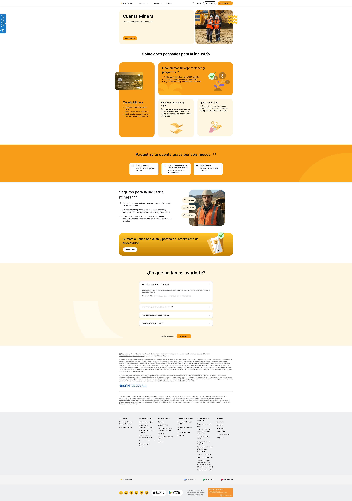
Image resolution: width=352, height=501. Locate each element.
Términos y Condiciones (195, 494)
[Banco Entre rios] (227, 480)
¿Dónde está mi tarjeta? (146, 422)
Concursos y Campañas (204, 470)
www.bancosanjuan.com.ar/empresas (130, 400)
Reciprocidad (182, 435)
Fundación (220, 425)
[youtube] (141, 493)
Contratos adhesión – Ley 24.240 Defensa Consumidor (205, 449)
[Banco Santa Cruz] (189, 480)
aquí (189, 296)
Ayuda (199, 3)
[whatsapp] (136, 493)
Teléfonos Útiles (163, 425)
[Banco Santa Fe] (208, 480)
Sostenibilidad (221, 431)
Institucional (220, 422)
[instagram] (126, 493)
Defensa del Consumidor (205, 457)
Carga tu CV (220, 438)
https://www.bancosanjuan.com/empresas (131, 356)
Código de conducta (223, 434)
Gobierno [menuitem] (169, 3)
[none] (176, 284)
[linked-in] (146, 493)
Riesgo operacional (184, 432)
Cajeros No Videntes (125, 427)
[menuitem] (143, 3)
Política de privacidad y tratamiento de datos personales (204, 431)
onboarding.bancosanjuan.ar (171, 290)
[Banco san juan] (127, 479)
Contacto (161, 422)
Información (220, 428)
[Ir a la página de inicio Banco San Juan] (127, 3)
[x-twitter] (131, 493)
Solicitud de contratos (204, 454)
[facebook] (121, 493)
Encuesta (161, 442)
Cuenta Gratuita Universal (146, 441)
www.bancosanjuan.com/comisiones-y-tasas (141, 367)
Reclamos (161, 433)
